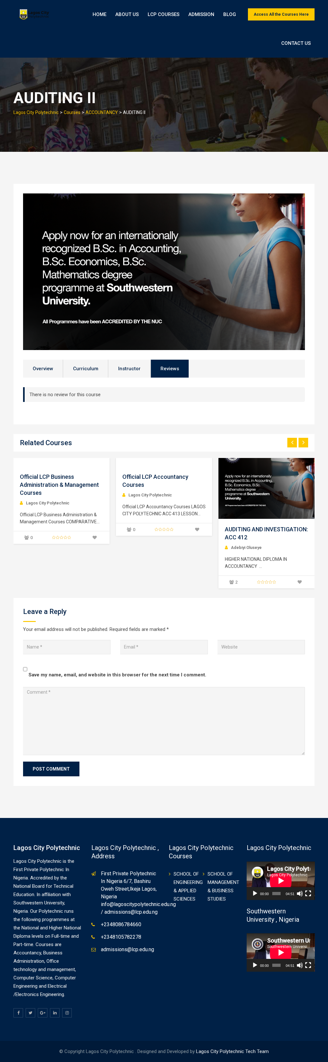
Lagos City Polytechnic (48, 495)
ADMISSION (201, 14)
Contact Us (296, 43)
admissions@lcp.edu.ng (127, 949)
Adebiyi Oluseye (143, 547)
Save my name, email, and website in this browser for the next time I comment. (117, 675)
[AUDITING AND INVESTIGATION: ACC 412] (164, 488)
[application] (281, 881)
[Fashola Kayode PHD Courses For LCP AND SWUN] (266, 488)
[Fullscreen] (308, 893)
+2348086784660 (121, 924)
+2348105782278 (121, 937)
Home (99, 14)
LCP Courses (163, 14)
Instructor (129, 369)
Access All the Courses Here (281, 14)
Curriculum (85, 369)
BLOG (229, 14)
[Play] (255, 893)
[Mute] (300, 893)
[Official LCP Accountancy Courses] (19, 462)
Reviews (169, 369)
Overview (43, 369)
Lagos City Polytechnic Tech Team (232, 1051)
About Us (127, 14)
